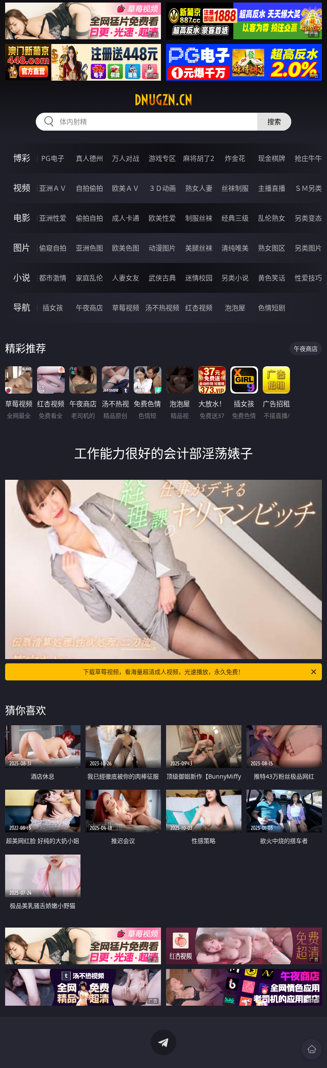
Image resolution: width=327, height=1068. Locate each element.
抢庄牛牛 (308, 158)
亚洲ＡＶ (52, 188)
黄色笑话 (271, 278)
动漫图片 (162, 248)
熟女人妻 (198, 188)
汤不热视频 (162, 307)
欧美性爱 (162, 218)
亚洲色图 (89, 248)
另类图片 (308, 248)
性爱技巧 (308, 278)
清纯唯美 (235, 248)
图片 (21, 248)
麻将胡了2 (198, 158)
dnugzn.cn (163, 99)
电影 (21, 218)
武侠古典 (162, 278)
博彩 (21, 158)
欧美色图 (125, 248)
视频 (21, 188)
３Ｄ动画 (162, 188)
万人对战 (125, 158)
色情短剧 (271, 307)
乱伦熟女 (271, 218)
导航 (21, 307)
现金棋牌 (271, 158)
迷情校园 (198, 278)
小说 (21, 277)
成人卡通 (125, 218)
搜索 (274, 121)
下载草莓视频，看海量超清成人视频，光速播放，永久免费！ (163, 672)
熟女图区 (271, 248)
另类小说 (235, 278)
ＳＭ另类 (308, 188)
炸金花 (235, 158)
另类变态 (308, 218)
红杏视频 (198, 307)
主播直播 (271, 188)
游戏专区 (162, 158)
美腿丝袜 (198, 248)
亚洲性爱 (52, 218)
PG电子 (52, 158)
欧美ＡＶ (125, 188)
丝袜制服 (235, 188)
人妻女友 (125, 278)
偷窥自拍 (52, 248)
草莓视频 (125, 307)
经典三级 (235, 218)
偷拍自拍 (89, 218)
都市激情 (52, 278)
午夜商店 (89, 307)
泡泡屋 (235, 307)
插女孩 (53, 307)
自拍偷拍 (89, 188)
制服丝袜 (198, 218)
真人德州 (89, 158)
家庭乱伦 (89, 278)
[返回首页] (311, 1049)
